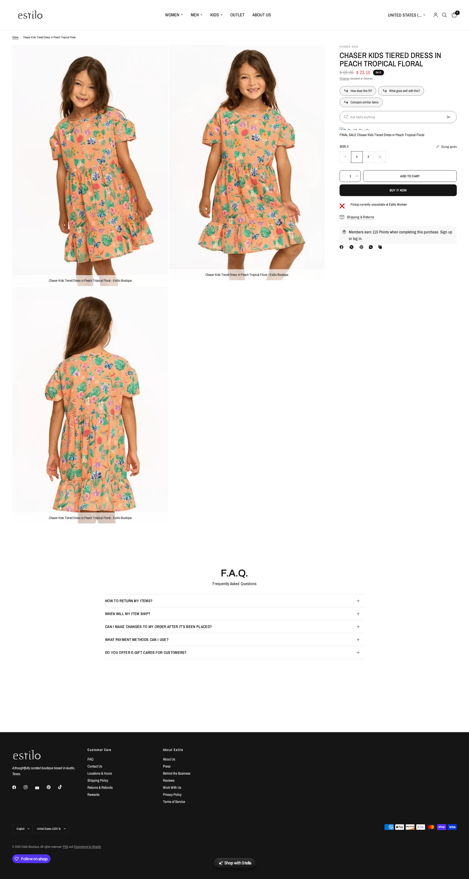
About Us (261, 15)
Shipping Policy (97, 780)
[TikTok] (63, 787)
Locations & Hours (99, 773)
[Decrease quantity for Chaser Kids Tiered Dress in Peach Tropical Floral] (343, 176)
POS (65, 847)
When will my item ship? (127, 613)
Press (167, 766)
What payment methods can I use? (137, 639)
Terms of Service (174, 801)
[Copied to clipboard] (381, 247)
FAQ (90, 759)
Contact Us (94, 766)
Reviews (168, 780)
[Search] (444, 15)
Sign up (446, 232)
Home (15, 37)
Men (195, 15)
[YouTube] (40, 788)
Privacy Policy (172, 794)
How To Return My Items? (128, 600)
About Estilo (173, 749)
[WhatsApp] (372, 247)
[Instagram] (29, 787)
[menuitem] (174, 15)
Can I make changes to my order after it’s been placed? (158, 626)
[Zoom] (158, 55)
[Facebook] (342, 247)
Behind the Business (176, 773)
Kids (214, 15)
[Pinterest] (362, 247)
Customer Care (99, 749)
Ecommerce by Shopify (87, 847)
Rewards (93, 794)
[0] (453, 15)
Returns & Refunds (100, 787)
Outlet (237, 15)
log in (357, 238)
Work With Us (172, 787)
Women (172, 15)
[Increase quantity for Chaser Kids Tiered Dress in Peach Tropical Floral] (357, 176)
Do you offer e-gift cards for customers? (146, 652)
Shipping (344, 79)
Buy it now (398, 190)
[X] (352, 247)
